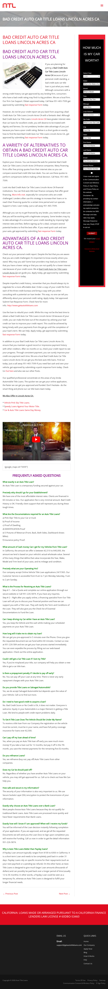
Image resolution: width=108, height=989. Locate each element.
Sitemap (102, 980)
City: (84, 127)
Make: (85, 81)
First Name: (87, 142)
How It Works (89, 956)
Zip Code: (86, 119)
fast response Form (33, 104)
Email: (85, 158)
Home (86, 941)
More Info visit (18, 194)
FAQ (85, 960)
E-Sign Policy (100, 983)
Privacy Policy (92, 980)
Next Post (64, 893)
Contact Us (88, 963)
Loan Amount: (88, 112)
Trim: (85, 96)
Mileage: (86, 104)
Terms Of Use (80, 980)
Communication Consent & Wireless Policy (78, 983)
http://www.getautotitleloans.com (22, 305)
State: (85, 135)
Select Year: (87, 73)
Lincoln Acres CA (38, 119)
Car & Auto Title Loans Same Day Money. (22, 410)
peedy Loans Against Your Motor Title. (22, 406)
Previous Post (10, 893)
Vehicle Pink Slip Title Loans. (17, 402)
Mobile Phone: (88, 165)
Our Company (89, 945)
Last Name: (87, 150)
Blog (85, 952)
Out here (10, 371)
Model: (85, 89)
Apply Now (88, 949)
